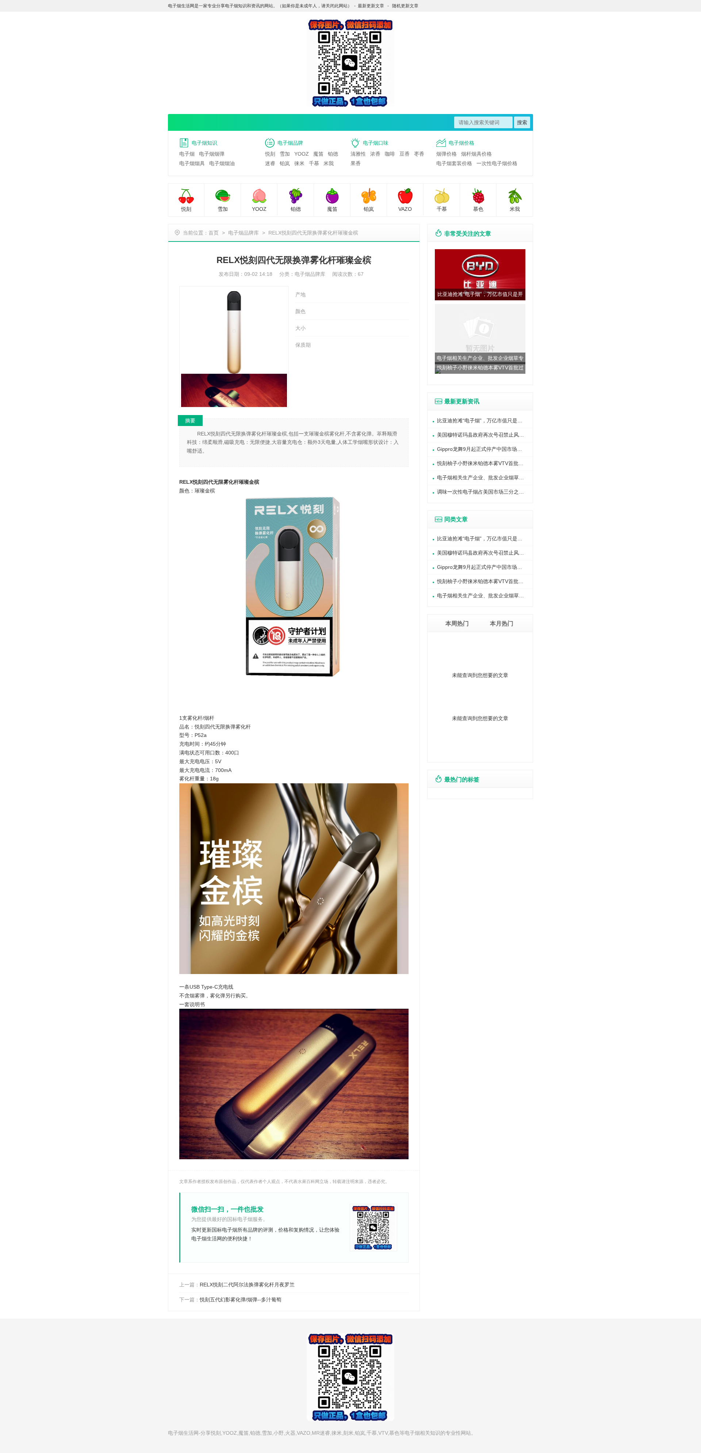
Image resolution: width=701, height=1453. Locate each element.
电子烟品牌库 (243, 233)
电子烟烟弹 (212, 154)
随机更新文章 (405, 5)
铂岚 (285, 163)
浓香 (375, 154)
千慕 (314, 163)
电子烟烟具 (192, 163)
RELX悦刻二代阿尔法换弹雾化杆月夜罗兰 (247, 1284)
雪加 (285, 154)
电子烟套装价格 (454, 163)
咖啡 (390, 154)
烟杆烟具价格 (476, 154)
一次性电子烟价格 (496, 163)
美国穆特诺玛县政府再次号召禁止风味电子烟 (485, 435)
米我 (328, 163)
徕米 (299, 163)
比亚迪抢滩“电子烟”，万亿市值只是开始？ (485, 420)
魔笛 (318, 154)
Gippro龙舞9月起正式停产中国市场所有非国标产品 (485, 449)
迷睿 (270, 163)
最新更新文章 (371, 5)
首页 (213, 233)
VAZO (405, 209)
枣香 (419, 154)
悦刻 (270, 154)
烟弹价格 (446, 154)
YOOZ (301, 154)
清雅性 (358, 154)
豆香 (404, 154)
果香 (355, 163)
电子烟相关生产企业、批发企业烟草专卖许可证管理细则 (485, 477)
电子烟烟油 (222, 163)
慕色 (478, 209)
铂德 (333, 154)
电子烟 (187, 154)
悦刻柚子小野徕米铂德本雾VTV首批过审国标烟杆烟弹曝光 (485, 463)
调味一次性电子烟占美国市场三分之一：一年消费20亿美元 (485, 492)
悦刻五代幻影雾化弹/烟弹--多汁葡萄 (240, 1299)
